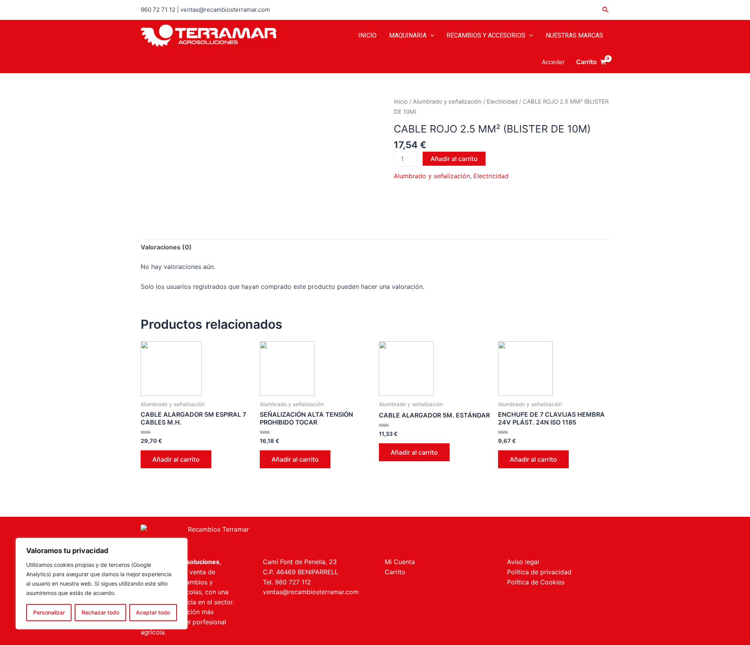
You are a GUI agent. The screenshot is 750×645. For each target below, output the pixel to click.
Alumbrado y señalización (447, 101)
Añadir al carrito (454, 159)
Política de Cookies (535, 582)
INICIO (367, 35)
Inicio (401, 101)
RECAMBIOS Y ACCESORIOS (485, 35)
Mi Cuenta (400, 562)
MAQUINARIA (408, 35)
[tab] (166, 247)
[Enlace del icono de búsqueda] (605, 10)
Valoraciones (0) (166, 247)
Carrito (395, 572)
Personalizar (49, 612)
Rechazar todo (100, 612)
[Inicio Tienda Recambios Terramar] (253, 537)
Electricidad (502, 101)
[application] (430, 35)
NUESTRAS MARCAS (574, 35)
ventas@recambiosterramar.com (311, 592)
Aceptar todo (153, 612)
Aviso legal (523, 562)
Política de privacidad (539, 572)
